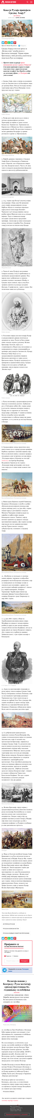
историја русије (9, 924)
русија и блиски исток (11, 928)
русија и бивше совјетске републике (16, 933)
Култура (16, 992)
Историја (17, 16)
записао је (5, 460)
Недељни (8, 956)
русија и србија (8, 1091)
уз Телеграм (22, 73)
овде (18, 1109)
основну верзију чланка (10, 1100)
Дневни (16, 956)
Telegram (23, 45)
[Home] (3, 2)
